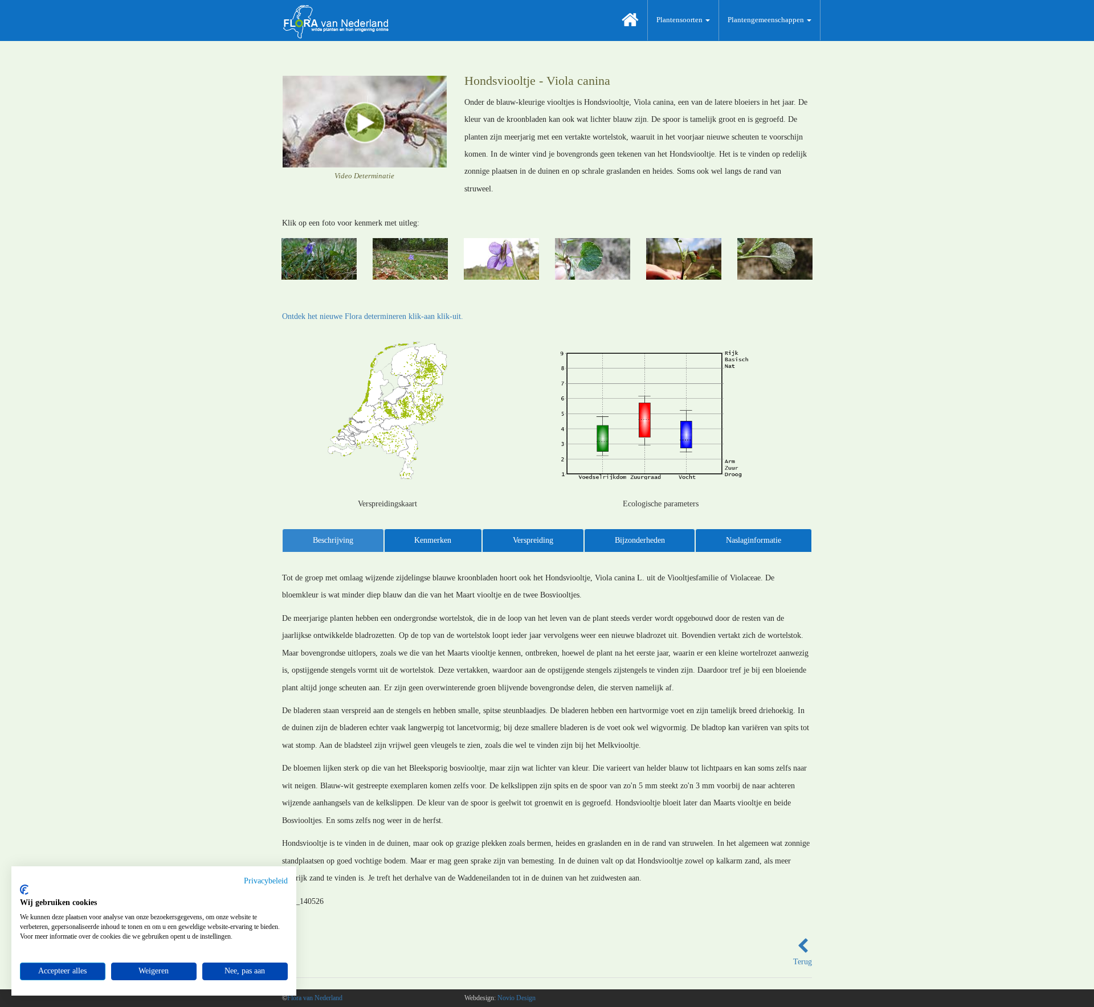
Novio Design (516, 998)
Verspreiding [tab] (533, 540)
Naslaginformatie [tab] (753, 540)
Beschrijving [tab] (333, 540)
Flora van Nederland (314, 998)
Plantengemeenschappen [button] (767, 19)
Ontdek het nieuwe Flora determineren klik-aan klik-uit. (372, 316)
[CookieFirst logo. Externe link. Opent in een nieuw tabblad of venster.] (24, 890)
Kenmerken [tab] (432, 540)
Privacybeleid (266, 881)
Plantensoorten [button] (680, 19)
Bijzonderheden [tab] (640, 540)
